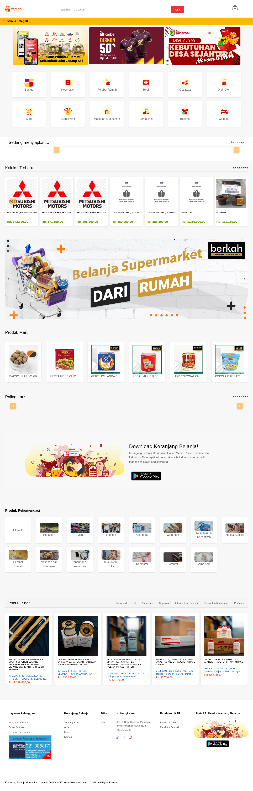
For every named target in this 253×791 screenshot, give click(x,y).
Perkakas (239, 603)
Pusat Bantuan (17, 727)
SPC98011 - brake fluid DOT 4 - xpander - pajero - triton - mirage (174, 660)
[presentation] (8, 279)
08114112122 (124, 729)
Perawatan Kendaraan (216, 603)
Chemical (164, 603)
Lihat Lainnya (237, 142)
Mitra (104, 722)
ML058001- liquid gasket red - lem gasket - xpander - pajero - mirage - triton (126, 662)
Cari (177, 9)
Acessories (147, 603)
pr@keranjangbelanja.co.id (131, 725)
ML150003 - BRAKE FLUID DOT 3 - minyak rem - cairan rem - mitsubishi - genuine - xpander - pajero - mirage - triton (75, 663)
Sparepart (121, 603)
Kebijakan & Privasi (19, 722)
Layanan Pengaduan (20, 732)
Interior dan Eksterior (186, 603)
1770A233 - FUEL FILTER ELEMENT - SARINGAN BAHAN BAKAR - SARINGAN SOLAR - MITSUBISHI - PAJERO (28, 662)
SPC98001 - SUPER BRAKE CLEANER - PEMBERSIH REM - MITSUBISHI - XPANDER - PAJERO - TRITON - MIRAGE (223, 662)
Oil (134, 603)
